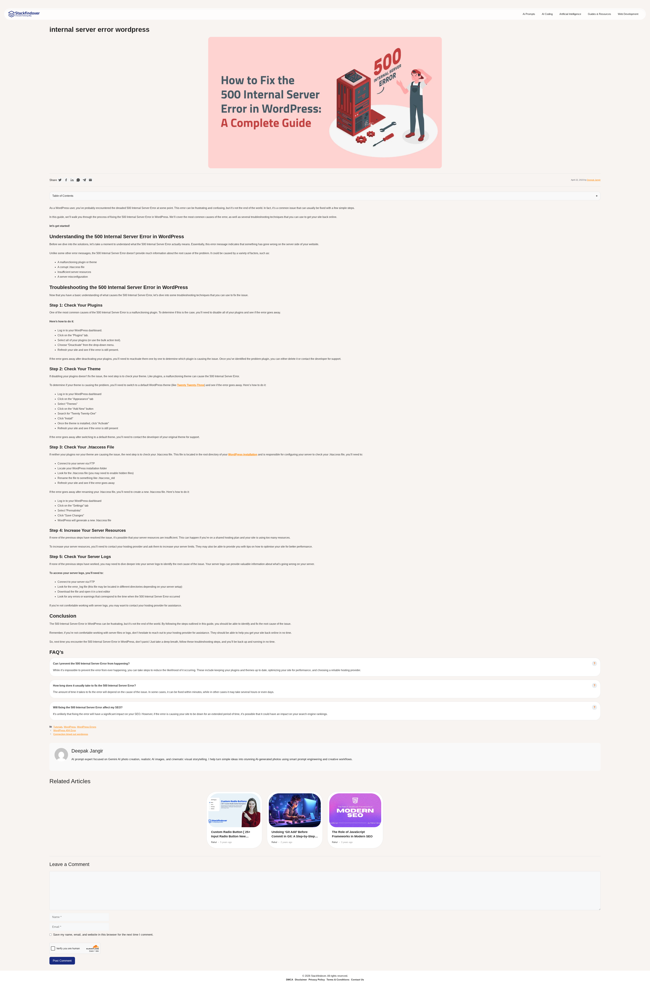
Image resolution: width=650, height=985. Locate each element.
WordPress (70, 726)
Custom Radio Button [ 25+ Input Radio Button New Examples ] (230, 834)
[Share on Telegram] (84, 180)
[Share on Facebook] (66, 180)
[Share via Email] (90, 180)
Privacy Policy (317, 979)
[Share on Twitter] (60, 180)
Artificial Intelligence (570, 14)
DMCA (289, 979)
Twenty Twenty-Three (190, 385)
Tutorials (57, 726)
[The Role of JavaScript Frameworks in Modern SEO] (355, 810)
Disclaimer (301, 979)
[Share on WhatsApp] (78, 180)
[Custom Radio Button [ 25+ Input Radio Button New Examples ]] (234, 810)
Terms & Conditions (338, 979)
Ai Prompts (529, 14)
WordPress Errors (86, 726)
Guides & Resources (599, 14)
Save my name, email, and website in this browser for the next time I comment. (103, 934)
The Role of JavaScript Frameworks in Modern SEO (352, 834)
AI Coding (547, 14)
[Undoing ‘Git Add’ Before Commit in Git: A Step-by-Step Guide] (295, 810)
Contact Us (357, 979)
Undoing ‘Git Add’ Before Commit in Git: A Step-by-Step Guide (293, 834)
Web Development (628, 14)
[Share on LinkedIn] (72, 180)
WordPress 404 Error (64, 730)
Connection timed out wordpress (70, 734)
